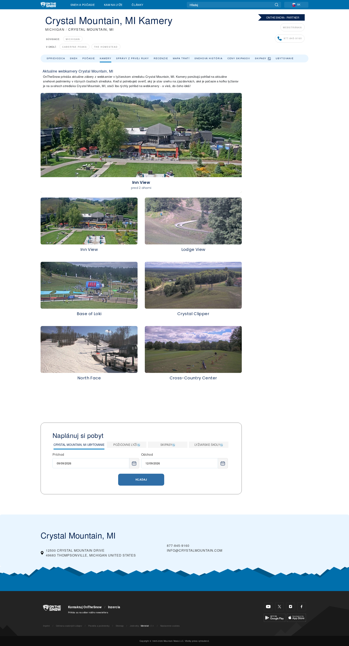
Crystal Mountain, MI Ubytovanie (79, 445)
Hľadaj (141, 479)
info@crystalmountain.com (194, 550)
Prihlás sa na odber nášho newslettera (88, 612)
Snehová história (208, 58)
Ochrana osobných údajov (69, 625)
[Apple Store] (296, 617)
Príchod (58, 454)
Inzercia (114, 607)
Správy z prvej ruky (132, 58)
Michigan (73, 39)
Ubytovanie (285, 58)
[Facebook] (301, 606)
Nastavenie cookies (170, 625)
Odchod (147, 454)
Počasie (88, 58)
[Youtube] (268, 606)
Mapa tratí (181, 58)
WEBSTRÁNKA (292, 27)
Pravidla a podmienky (98, 625)
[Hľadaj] (276, 5)
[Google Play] (274, 617)
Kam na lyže (113, 5)
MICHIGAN (55, 29)
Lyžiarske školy (207, 445)
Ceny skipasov (238, 58)
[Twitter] (279, 606)
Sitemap (120, 625)
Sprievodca (56, 58)
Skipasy (260, 58)
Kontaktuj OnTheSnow (85, 607)
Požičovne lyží (125, 445)
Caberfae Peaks (74, 46)
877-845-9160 (293, 38)
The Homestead (106, 46)
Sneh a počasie (82, 5)
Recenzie (161, 58)
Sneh (74, 58)
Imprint (46, 625)
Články (137, 5)
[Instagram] (290, 606)
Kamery (105, 58)
